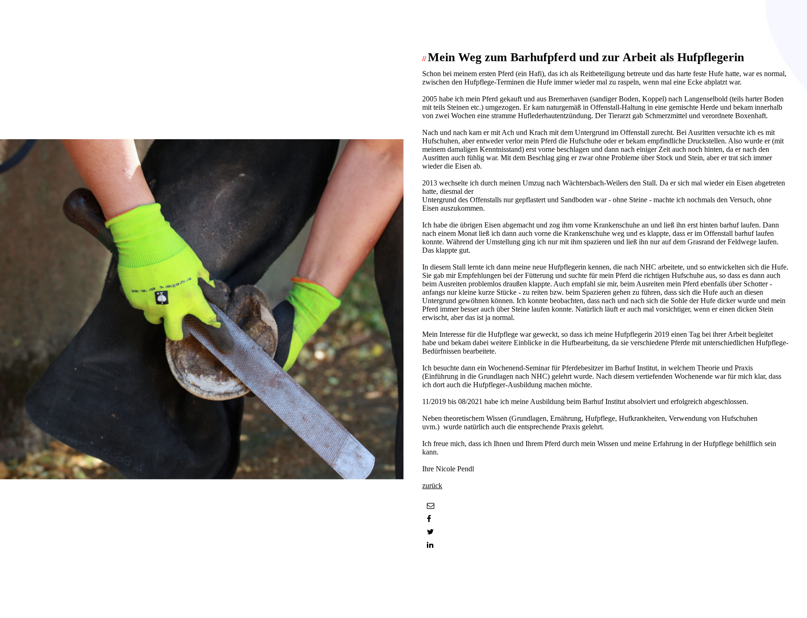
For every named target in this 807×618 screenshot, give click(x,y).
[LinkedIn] (430, 545)
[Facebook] (429, 519)
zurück (432, 486)
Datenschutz (440, 604)
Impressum (438, 596)
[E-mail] (430, 506)
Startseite (435, 587)
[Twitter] (430, 532)
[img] (202, 309)
